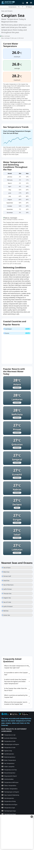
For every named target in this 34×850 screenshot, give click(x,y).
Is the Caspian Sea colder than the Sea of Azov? (15, 689)
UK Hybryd (29, 7)
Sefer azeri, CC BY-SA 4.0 (17, 38)
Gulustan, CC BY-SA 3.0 (18, 219)
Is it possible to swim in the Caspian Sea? (16, 674)
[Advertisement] (17, 832)
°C (18, 7)
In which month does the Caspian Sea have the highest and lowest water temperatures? (15, 681)
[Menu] (31, 2)
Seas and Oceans (6, 11)
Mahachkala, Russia (23, 86)
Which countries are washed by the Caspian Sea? (15, 696)
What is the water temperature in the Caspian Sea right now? (16, 667)
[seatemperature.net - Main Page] (8, 2)
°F (22, 7)
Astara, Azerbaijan (14, 88)
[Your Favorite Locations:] (27, 2)
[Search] (23, 2)
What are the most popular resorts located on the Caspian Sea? (15, 703)
